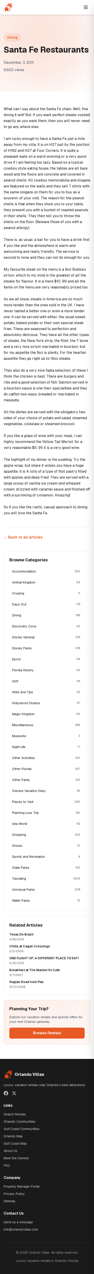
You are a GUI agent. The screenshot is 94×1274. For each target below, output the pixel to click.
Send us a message (18, 1222)
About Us (10, 1151)
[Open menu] (85, 7)
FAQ (7, 1165)
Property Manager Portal (21, 1186)
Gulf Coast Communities (21, 1129)
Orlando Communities (19, 1121)
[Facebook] (6, 1093)
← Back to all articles (23, 537)
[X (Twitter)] (14, 1093)
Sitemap (9, 1201)
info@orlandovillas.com (21, 1229)
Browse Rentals (47, 1033)
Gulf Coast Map (15, 1143)
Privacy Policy (14, 1194)
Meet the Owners (16, 1158)
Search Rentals (15, 1114)
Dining (12, 37)
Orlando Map (13, 1136)
